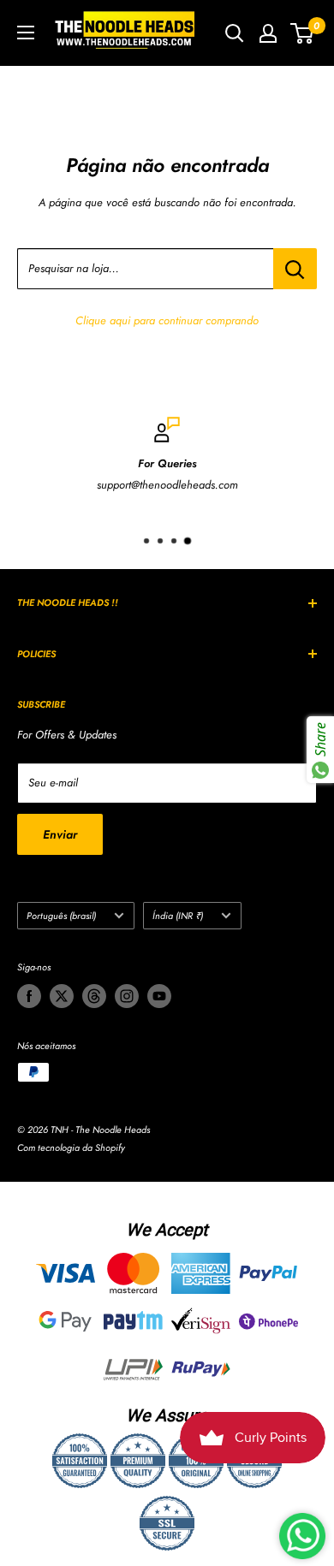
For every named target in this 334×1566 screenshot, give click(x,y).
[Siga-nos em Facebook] (29, 996)
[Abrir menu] (25, 32)
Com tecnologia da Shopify (71, 1147)
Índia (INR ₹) (177, 915)
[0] (302, 33)
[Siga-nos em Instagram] (127, 996)
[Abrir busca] (234, 33)
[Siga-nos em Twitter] (62, 996)
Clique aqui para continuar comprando (167, 320)
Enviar (60, 834)
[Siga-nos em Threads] (94, 996)
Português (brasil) (61, 915)
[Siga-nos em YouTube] (159, 996)
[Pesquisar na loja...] (295, 268)
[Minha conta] (268, 33)
